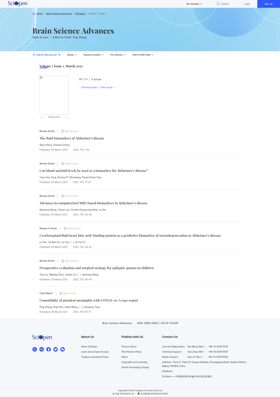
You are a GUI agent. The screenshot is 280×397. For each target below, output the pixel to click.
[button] (42, 97)
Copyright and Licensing (134, 362)
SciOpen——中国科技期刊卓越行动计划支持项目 (187, 376)
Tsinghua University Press (94, 357)
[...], (72, 242)
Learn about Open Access (95, 351)
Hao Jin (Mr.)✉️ (195, 357)
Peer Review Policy (132, 351)
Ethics (125, 357)
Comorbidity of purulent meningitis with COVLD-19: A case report (89, 300)
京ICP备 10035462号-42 (123, 393)
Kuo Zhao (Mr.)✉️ (197, 351)
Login (247, 3)
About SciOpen (89, 346)
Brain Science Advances (73, 30)
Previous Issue (89, 87)
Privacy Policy (129, 346)
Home (40, 13)
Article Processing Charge (135, 367)
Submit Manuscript (46, 54)
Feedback (167, 371)
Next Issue (107, 87)
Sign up (269, 3)
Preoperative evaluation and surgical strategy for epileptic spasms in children (97, 268)
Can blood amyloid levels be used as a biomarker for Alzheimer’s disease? (94, 170)
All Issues (80, 13)
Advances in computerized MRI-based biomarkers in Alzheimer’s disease (93, 203)
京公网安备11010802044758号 (154, 393)
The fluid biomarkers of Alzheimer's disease (72, 138)
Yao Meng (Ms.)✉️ (197, 346)
